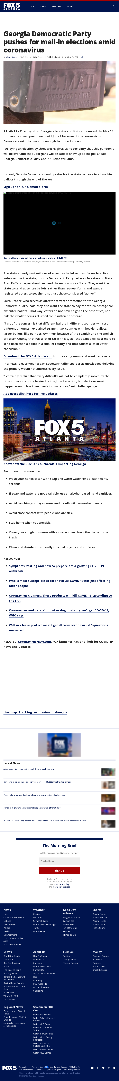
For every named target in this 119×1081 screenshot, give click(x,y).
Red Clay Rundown (12, 963)
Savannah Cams (40, 921)
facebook (97, 1068)
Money (97, 952)
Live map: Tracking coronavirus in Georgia (35, 712)
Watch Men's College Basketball (43, 1038)
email (114, 1068)
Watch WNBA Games (43, 1049)
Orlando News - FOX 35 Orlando (14, 1018)
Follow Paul (68, 924)
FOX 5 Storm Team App (44, 924)
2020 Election (38, 57)
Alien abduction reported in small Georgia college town (29, 769)
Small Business (100, 970)
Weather (39, 910)
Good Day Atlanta (69, 911)
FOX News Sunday (12, 944)
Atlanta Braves (100, 914)
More (70, 6)
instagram (109, 1068)
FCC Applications (41, 987)
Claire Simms (11, 57)
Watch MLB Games (42, 1024)
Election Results (70, 963)
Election (68, 952)
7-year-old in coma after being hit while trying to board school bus (34, 795)
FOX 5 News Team (42, 966)
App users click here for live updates (30, 394)
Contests (37, 963)
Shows (7, 952)
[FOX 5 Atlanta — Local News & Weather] (13, 6)
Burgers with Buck (71, 917)
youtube (92, 1068)
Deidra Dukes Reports (13, 983)
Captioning (38, 990)
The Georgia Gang (12, 970)
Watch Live (8, 992)
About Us (39, 952)
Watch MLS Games (42, 1052)
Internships (38, 980)
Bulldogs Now (10, 973)
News (7, 910)
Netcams (37, 917)
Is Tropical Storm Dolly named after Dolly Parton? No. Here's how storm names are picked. (44, 820)
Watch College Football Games (44, 1019)
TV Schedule (9, 999)
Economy (97, 959)
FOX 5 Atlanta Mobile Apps (13, 939)
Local (6, 914)
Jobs (35, 976)
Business (97, 963)
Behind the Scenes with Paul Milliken (14, 978)
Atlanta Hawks (99, 921)
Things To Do (69, 934)
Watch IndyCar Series (43, 1033)
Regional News (13, 1007)
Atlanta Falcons (100, 917)
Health (6, 931)
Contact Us (38, 970)
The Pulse (8, 959)
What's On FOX (10, 996)
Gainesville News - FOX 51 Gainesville (14, 1024)
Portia (6, 966)
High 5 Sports (99, 927)
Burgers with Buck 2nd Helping (14, 987)
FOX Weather (39, 931)
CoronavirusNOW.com (34, 642)
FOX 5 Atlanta (25, 57)
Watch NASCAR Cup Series (42, 1029)
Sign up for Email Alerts (44, 973)
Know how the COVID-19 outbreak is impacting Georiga (44, 464)
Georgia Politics (70, 959)
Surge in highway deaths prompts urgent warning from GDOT (32, 807)
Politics (6, 927)
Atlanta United (99, 924)
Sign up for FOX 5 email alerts (25, 187)
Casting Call (68, 921)
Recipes (66, 931)
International (9, 924)
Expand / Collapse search (114, 6)
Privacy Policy (62, 884)
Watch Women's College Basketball (42, 1044)
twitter (103, 1068)
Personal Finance (101, 956)
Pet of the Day (70, 927)
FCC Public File (40, 983)
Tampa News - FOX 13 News (14, 1012)
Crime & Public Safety (13, 917)
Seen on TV (38, 959)
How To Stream (40, 956)
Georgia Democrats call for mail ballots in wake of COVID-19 (34, 258)
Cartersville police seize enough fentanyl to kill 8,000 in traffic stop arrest (37, 782)
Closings (37, 914)
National (7, 921)
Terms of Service (61, 886)
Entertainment (10, 934)
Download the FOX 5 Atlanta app (27, 356)
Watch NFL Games (42, 1014)
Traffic (36, 927)
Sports (97, 910)
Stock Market (99, 966)
